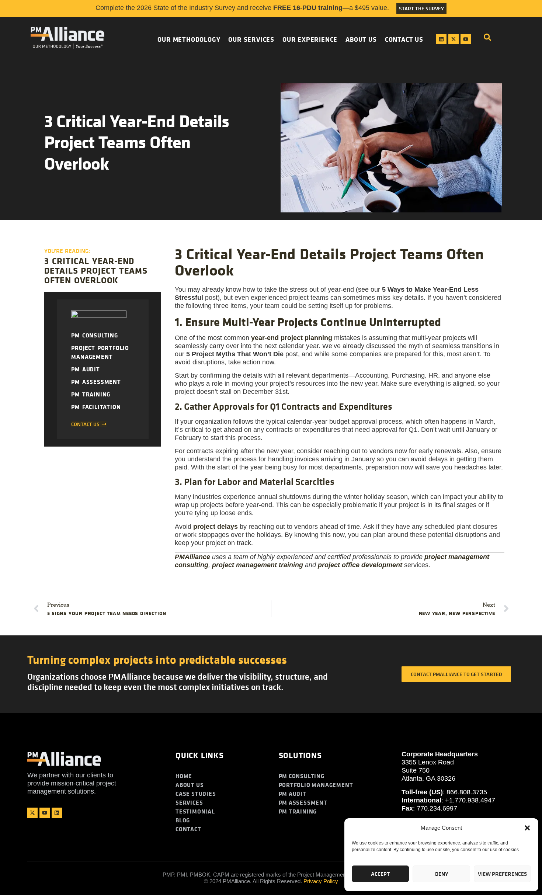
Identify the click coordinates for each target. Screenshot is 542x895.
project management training (257, 565)
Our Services (251, 39)
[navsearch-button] (487, 39)
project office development (360, 565)
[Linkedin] (441, 39)
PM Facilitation (96, 407)
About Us (360, 39)
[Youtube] (466, 39)
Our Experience (309, 39)
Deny (441, 874)
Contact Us (404, 39)
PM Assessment (96, 382)
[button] (527, 828)
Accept (380, 874)
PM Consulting (94, 335)
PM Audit (85, 369)
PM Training (90, 394)
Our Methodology (188, 39)
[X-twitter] (453, 39)
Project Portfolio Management (100, 352)
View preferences (502, 874)
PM (192, 557)
